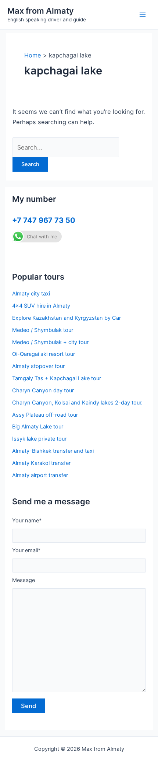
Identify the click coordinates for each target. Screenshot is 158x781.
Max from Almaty (40, 10)
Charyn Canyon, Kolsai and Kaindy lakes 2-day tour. (77, 402)
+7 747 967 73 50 (43, 220)
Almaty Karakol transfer (41, 463)
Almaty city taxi (31, 293)
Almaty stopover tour (38, 366)
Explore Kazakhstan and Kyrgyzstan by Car (66, 318)
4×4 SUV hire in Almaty (41, 305)
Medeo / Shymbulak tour (42, 330)
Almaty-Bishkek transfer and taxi (53, 451)
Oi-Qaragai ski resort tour (43, 354)
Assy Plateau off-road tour (45, 414)
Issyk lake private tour (39, 438)
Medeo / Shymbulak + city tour (50, 342)
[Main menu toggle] (142, 15)
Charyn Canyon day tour (43, 390)
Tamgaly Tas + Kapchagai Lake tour (56, 378)
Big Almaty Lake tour (37, 426)
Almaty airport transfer (40, 475)
